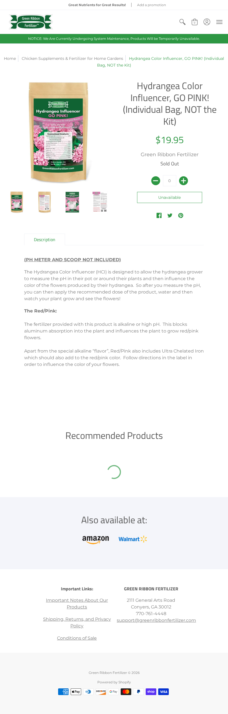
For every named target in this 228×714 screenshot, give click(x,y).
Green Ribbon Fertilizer (170, 154)
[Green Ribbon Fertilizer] (31, 22)
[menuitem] (182, 22)
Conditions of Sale (77, 638)
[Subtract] (155, 180)
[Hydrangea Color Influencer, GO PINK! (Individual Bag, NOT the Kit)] (17, 202)
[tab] (44, 239)
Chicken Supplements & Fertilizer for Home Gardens (72, 58)
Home (10, 58)
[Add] (183, 180)
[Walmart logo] (132, 539)
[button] (182, 22)
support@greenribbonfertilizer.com (156, 620)
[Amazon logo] (95, 539)
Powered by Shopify (114, 682)
